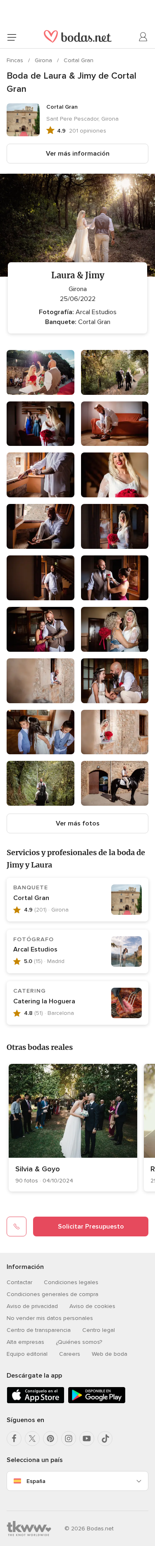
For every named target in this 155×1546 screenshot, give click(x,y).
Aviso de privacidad (32, 1306)
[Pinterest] (50, 1438)
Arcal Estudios (35, 949)
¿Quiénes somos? (79, 1341)
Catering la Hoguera (44, 1001)
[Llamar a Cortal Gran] (16, 1226)
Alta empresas (25, 1341)
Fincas (16, 60)
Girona (44, 60)
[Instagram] (68, 1438)
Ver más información (78, 153)
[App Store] (35, 1401)
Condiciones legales (71, 1282)
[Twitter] (32, 1438)
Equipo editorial (27, 1353)
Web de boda (109, 1353)
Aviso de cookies (92, 1306)
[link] (73, 1128)
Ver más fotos (78, 823)
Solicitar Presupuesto (91, 1226)
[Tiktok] (105, 1438)
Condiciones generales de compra (52, 1294)
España (35, 1481)
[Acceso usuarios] (143, 37)
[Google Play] (97, 1401)
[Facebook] (14, 1438)
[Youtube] (86, 1438)
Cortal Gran (78, 60)
